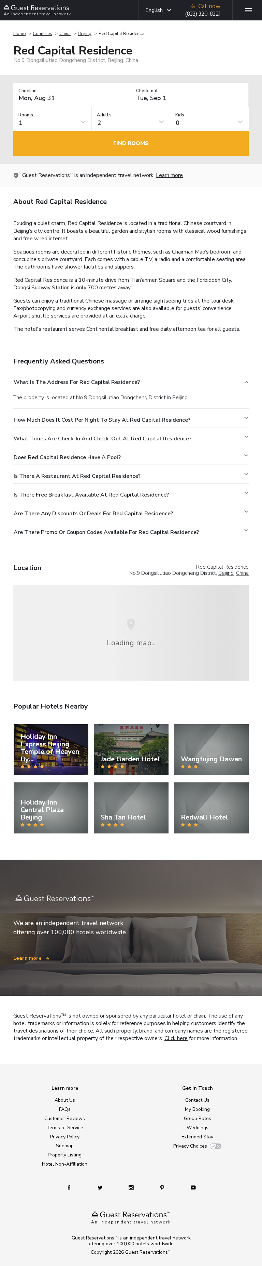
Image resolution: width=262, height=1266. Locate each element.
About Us (65, 1100)
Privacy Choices (190, 1146)
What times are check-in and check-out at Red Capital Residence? (102, 438)
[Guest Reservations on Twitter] (100, 1187)
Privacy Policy (64, 1137)
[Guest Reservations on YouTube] (190, 1187)
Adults (104, 115)
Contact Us (197, 1100)
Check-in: (28, 91)
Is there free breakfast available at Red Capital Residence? (91, 495)
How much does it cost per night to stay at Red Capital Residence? (102, 420)
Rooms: (26, 115)
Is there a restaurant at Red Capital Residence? (77, 476)
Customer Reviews (64, 1118)
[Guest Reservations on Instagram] (131, 1187)
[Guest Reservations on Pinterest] (162, 1187)
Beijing (84, 34)
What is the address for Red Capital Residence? (77, 382)
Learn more (169, 175)
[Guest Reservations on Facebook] (72, 1187)
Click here (176, 1038)
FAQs (65, 1109)
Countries (42, 34)
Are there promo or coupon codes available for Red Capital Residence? (106, 532)
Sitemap (65, 1145)
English (154, 10)
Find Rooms (131, 143)
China (65, 34)
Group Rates (197, 1118)
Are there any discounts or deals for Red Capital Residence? (93, 513)
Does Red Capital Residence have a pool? (67, 457)
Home (19, 34)
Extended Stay (197, 1137)
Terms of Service (64, 1127)
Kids (179, 115)
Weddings (197, 1127)
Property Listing (65, 1155)
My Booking (197, 1109)
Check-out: (147, 91)
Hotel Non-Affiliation (64, 1164)
